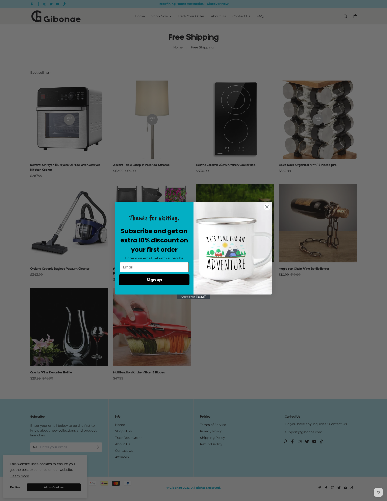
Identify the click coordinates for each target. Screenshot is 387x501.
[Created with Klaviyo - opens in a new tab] (193, 297)
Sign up (154, 280)
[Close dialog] (266, 206)
